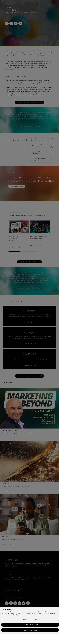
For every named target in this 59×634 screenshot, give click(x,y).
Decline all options (30, 624)
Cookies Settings (30, 619)
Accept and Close (30, 630)
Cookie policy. (14, 615)
